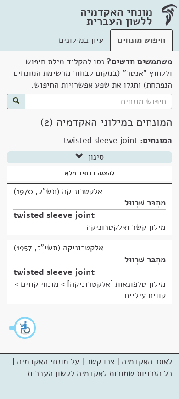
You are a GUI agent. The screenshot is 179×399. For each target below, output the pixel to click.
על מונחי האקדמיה (48, 361)
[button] (23, 327)
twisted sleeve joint (54, 215)
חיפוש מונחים (141, 39)
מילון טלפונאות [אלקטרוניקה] (116, 283)
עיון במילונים (81, 39)
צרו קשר (100, 361)
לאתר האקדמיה (147, 361)
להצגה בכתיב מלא (89, 173)
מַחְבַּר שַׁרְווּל (145, 202)
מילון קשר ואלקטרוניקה (126, 227)
